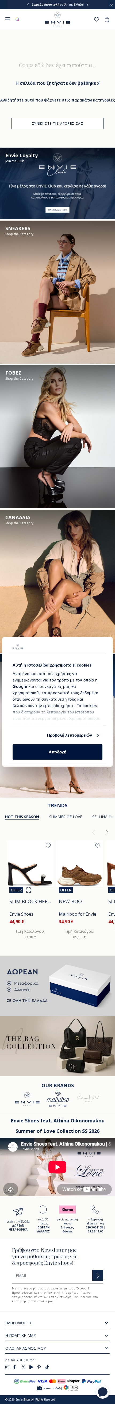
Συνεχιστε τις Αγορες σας (57, 123)
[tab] (65, 817)
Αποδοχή (57, 752)
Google (20, 686)
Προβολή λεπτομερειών (69, 735)
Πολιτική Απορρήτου (62, 1293)
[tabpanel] (57, 886)
